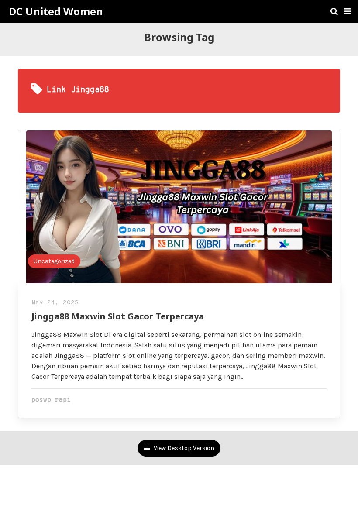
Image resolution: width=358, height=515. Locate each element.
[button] (347, 11)
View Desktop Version (183, 448)
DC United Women (56, 11)
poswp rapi (51, 400)
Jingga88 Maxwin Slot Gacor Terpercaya (117, 316)
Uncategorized (54, 261)
